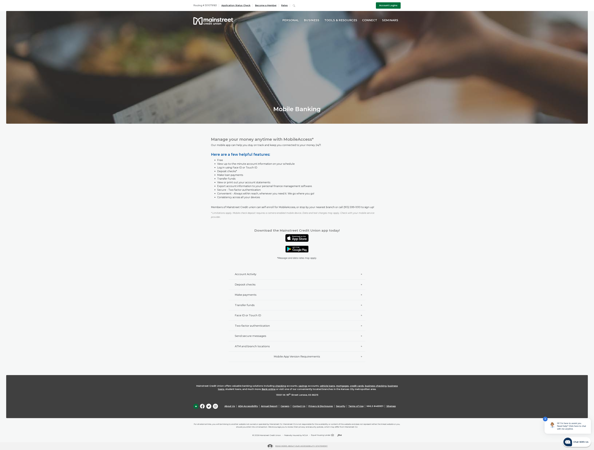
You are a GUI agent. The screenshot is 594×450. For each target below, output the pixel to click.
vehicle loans (327, 386)
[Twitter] (208, 406)
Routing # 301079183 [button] (205, 5)
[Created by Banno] (339, 435)
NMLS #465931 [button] (375, 406)
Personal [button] (290, 20)
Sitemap (391, 406)
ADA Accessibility (248, 406)
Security (340, 406)
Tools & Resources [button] (340, 20)
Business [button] (311, 20)
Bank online (268, 389)
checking (280, 386)
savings (303, 386)
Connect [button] (369, 20)
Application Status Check (235, 5)
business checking (376, 386)
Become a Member (266, 5)
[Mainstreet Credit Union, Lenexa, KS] (213, 20)
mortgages (342, 386)
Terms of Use (356, 406)
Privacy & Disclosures (320, 406)
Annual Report (269, 406)
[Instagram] (215, 406)
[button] (297, 274)
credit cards (357, 386)
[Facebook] (202, 406)
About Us (229, 406)
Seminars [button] (390, 20)
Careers (285, 406)
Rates (284, 5)
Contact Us (299, 406)
